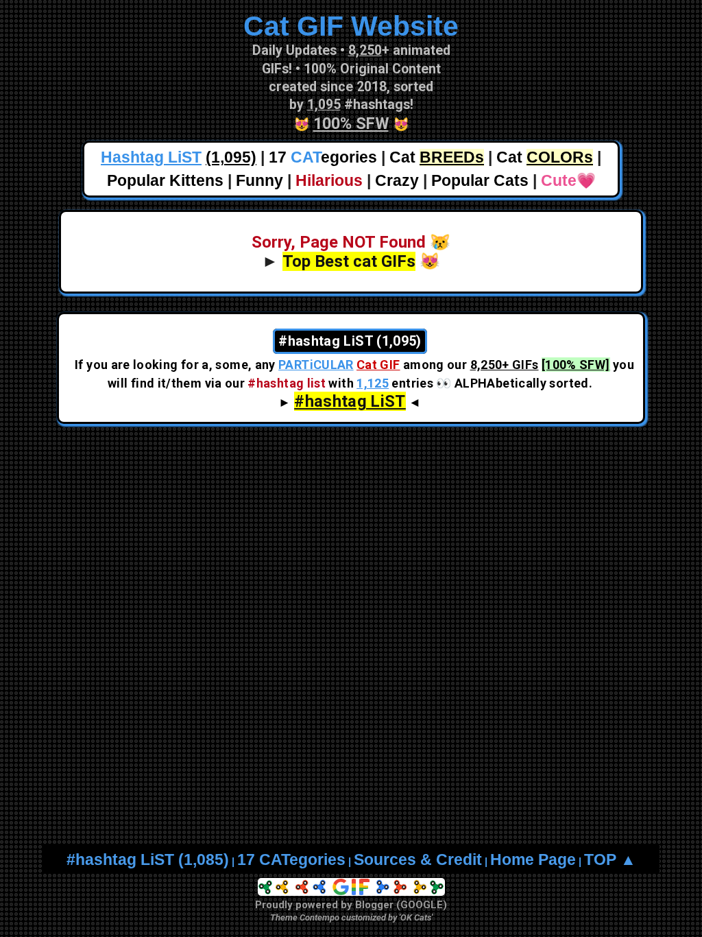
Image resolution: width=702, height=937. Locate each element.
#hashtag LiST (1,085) (147, 859)
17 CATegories (291, 859)
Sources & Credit (418, 859)
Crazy (397, 180)
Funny (259, 180)
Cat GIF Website (351, 26)
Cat (436, 157)
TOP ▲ (610, 859)
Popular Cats (480, 180)
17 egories (323, 157)
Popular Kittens (165, 180)
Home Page (533, 859)
